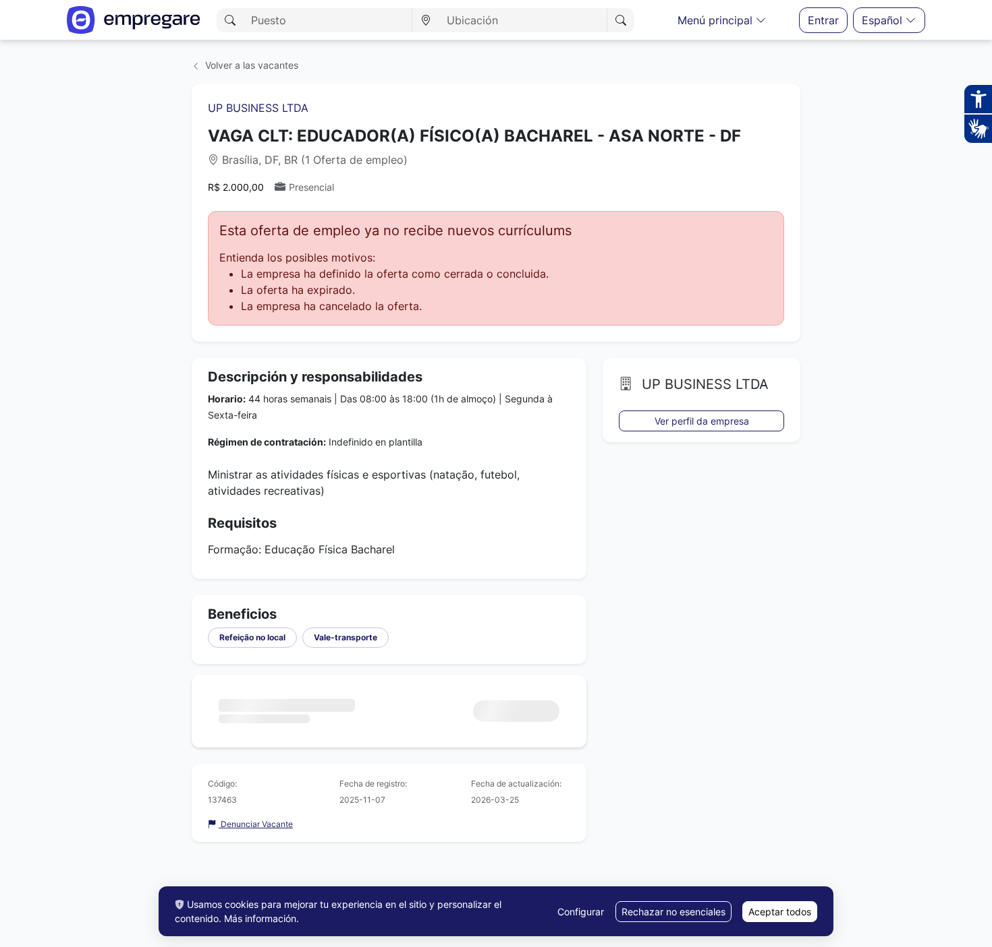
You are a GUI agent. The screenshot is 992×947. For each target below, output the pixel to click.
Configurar (580, 911)
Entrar (823, 20)
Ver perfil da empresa (702, 421)
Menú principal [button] (717, 20)
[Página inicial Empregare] (133, 19)
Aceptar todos (779, 911)
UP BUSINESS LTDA (258, 108)
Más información (260, 918)
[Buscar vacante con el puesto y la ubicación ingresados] (620, 20)
